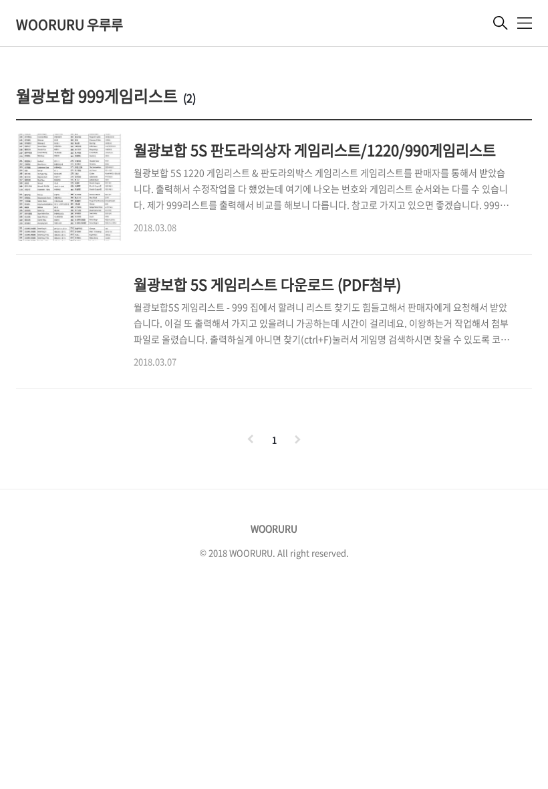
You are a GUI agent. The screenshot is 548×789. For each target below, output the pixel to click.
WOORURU (274, 528)
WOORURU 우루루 (69, 24)
